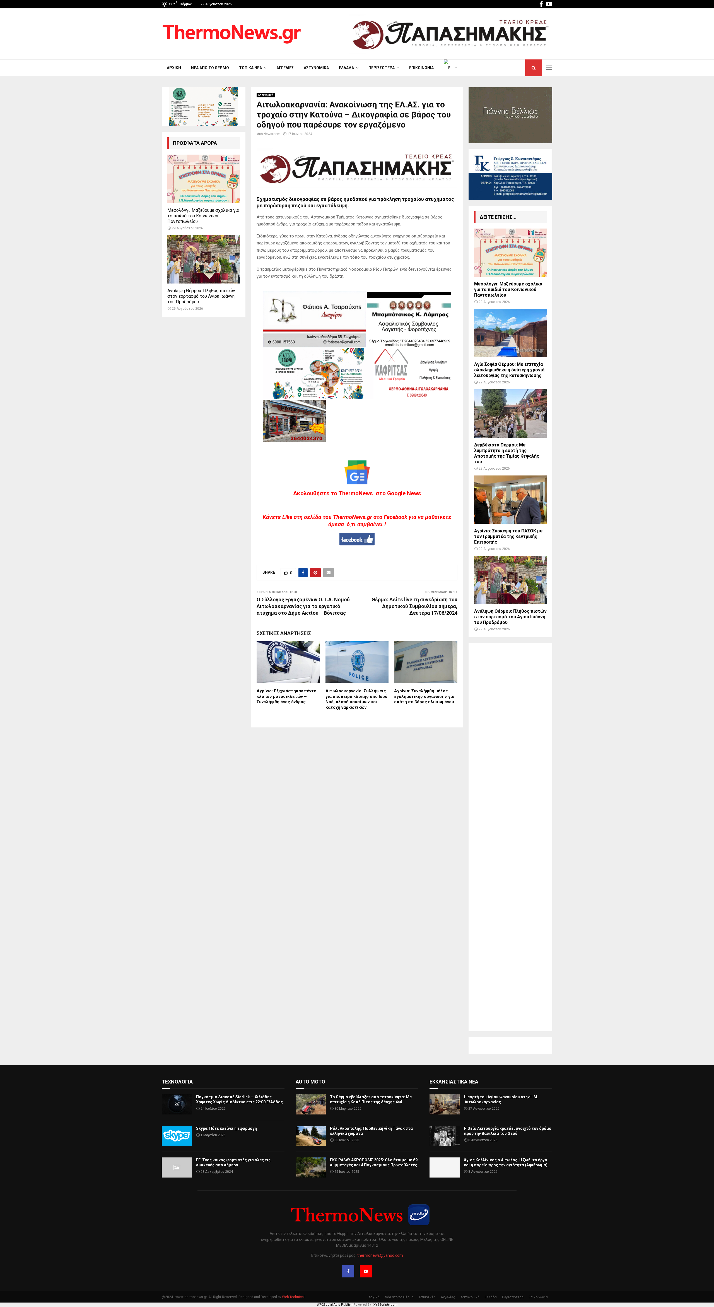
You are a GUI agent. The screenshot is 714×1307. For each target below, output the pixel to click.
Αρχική (174, 68)
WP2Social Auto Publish (335, 1304)
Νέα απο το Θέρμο (210, 68)
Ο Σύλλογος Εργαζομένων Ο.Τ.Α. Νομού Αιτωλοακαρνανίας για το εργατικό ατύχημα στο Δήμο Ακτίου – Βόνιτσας (303, 606)
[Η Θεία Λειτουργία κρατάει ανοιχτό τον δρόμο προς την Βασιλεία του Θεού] (445, 1136)
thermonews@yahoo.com (380, 1255)
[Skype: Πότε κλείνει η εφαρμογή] (177, 1136)
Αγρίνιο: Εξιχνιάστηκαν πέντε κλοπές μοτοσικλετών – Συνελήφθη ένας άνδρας (286, 696)
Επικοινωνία (421, 68)
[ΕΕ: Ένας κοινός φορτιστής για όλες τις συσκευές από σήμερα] (177, 1167)
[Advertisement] (510, 837)
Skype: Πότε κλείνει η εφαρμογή (226, 1128)
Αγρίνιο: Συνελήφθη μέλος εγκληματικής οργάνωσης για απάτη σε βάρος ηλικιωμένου (424, 696)
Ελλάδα (346, 68)
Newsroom (272, 134)
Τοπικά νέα (250, 68)
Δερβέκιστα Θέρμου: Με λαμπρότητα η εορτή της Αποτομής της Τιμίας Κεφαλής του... (506, 453)
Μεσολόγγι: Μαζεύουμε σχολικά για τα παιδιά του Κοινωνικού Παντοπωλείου (203, 216)
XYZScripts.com (385, 1304)
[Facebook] (348, 1271)
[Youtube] (366, 1271)
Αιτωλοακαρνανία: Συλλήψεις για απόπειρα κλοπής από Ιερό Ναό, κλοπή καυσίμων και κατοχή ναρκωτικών (356, 699)
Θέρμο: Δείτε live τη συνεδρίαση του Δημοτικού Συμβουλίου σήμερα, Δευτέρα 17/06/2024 (414, 606)
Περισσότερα (381, 68)
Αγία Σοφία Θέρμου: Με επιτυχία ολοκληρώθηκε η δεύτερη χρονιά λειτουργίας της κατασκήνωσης (509, 370)
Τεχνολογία (177, 1082)
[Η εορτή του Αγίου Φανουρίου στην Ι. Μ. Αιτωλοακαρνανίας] (445, 1104)
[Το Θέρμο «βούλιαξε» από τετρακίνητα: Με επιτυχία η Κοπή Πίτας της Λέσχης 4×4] (311, 1104)
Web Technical (293, 1297)
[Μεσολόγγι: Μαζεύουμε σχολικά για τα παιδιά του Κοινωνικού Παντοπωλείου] (203, 179)
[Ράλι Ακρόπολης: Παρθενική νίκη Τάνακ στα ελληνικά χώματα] (311, 1136)
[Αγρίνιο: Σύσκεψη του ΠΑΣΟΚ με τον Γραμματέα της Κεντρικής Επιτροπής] (510, 499)
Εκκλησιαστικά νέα (454, 1082)
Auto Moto (310, 1082)
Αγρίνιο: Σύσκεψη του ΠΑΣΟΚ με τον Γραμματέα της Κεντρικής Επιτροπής (508, 536)
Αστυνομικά (316, 68)
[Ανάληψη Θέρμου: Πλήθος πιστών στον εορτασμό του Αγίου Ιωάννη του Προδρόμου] (203, 259)
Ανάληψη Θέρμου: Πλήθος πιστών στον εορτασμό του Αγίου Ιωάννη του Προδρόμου (201, 296)
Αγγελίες (285, 68)
